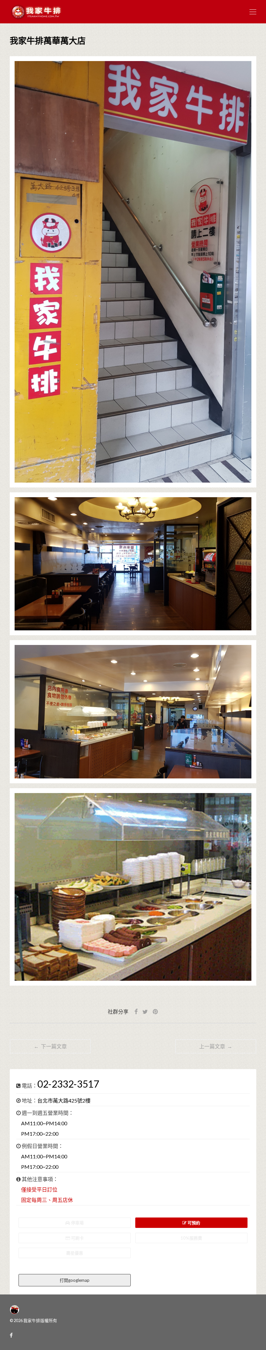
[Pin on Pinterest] (156, 1012)
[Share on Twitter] (145, 1012)
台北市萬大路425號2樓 (64, 1100)
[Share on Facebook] (136, 1012)
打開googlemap (75, 1280)
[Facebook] (11, 1334)
